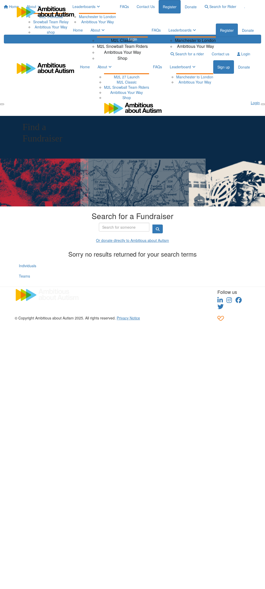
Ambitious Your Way (122, 52)
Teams (24, 276)
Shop (122, 58)
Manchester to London (195, 40)
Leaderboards (180, 30)
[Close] (263, 104)
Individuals (27, 265)
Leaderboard (180, 66)
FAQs (156, 30)
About (95, 30)
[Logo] (45, 12)
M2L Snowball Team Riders (122, 46)
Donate (248, 30)
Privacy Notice (128, 317)
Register (227, 30)
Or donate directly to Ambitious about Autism (132, 240)
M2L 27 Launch (126, 76)
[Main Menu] (2, 104)
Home (78, 30)
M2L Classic (122, 40)
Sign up (223, 67)
